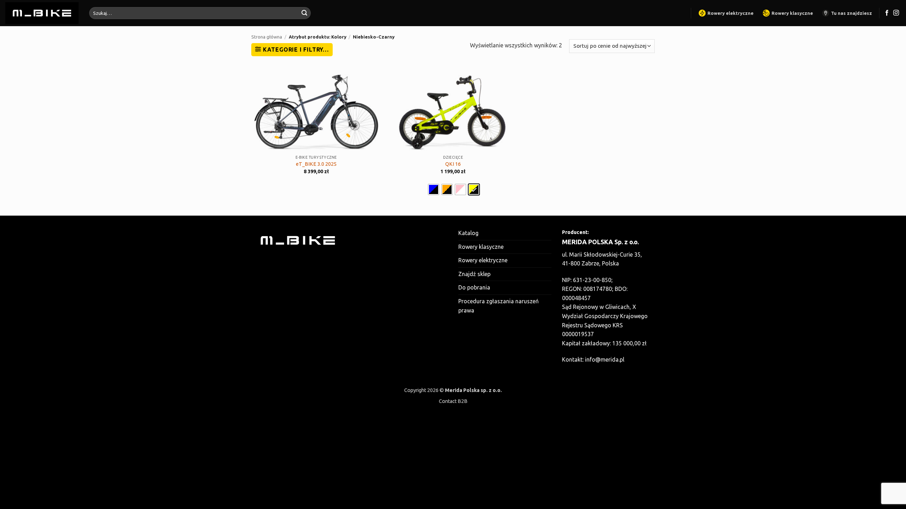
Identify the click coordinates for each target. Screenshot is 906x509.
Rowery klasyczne (792, 13)
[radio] (433, 189)
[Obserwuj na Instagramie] (896, 13)
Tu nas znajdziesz (851, 13)
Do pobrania (474, 287)
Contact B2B (453, 401)
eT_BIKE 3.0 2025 (316, 164)
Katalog (468, 233)
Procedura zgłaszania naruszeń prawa (498, 306)
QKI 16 (453, 164)
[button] (292, 49)
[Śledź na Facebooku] (887, 13)
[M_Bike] (42, 13)
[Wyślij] (304, 13)
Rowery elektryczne (730, 13)
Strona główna (266, 36)
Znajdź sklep (474, 274)
